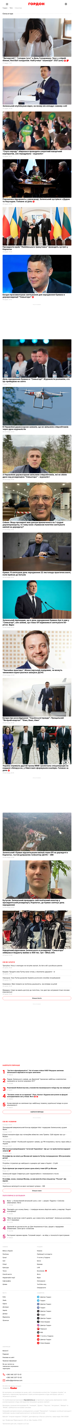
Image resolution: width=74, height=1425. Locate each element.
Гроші (5, 1257)
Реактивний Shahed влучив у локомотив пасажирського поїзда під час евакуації (39, 1088)
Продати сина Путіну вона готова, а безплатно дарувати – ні (29, 972)
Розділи (39, 1246)
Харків (5, 1310)
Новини (5, 1246)
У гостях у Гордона (43, 1257)
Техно (5, 1271)
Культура (6, 1267)
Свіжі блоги (9, 962)
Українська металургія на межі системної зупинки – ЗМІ (24, 1186)
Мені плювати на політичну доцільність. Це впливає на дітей (30, 984)
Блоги (39, 1261)
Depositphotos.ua (29, 1400)
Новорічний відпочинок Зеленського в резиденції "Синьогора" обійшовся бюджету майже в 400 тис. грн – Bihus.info (33, 951)
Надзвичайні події (9, 1277)
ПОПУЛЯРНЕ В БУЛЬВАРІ (14, 1196)
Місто (4, 1293)
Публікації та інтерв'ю (44, 1254)
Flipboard (43, 1329)
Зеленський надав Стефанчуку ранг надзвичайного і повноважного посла (31, 1174)
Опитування (41, 1281)
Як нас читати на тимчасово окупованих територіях (10, 1366)
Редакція (6, 1354)
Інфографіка (7, 1281)
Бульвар (39, 1264)
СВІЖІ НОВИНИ (9, 1122)
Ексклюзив (40, 1271)
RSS (41, 1332)
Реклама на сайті (8, 1357)
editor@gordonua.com (14, 1380)
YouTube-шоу (41, 1284)
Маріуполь (6, 1317)
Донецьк (6, 1307)
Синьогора (18, 8)
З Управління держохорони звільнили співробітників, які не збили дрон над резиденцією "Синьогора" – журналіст (35, 476)
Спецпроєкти (41, 1287)
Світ (4, 1261)
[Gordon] (36, 4)
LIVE (38, 1267)
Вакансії (5, 1350)
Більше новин (37, 1190)
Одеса (5, 1303)
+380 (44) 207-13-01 (13, 1374)
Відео (39, 1277)
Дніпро (5, 1313)
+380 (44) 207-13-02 (14, 1377)
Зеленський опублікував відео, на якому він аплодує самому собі (35, 106)
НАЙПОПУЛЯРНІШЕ (11, 1065)
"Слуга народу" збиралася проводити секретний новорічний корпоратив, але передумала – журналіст (32, 152)
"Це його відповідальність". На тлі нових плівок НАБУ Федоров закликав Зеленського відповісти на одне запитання (35, 1071)
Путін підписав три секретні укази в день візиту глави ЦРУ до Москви (30, 1168)
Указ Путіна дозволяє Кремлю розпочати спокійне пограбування (32, 978)
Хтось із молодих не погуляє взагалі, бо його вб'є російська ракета (33, 966)
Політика (6, 1254)
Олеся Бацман (45, 1322)
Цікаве (5, 1284)
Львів (4, 1300)
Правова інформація (10, 1361)
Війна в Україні (8, 1251)
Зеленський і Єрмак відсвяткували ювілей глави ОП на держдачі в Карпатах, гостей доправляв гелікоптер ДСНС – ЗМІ (35, 853)
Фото (39, 1274)
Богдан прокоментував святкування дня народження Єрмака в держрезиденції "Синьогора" (34, 296)
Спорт (5, 1264)
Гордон (5, 8)
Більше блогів (37, 998)
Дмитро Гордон (45, 1297)
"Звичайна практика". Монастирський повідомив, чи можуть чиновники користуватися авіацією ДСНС (32, 671)
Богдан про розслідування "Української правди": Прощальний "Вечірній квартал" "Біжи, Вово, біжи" (33, 719)
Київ (4, 1297)
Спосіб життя (7, 1274)
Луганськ (6, 1320)
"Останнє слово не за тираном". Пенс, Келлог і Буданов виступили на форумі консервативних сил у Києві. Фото (37, 1095)
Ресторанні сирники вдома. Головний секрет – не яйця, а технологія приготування (38, 1235)
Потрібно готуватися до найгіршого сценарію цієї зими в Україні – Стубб (30, 1163)
